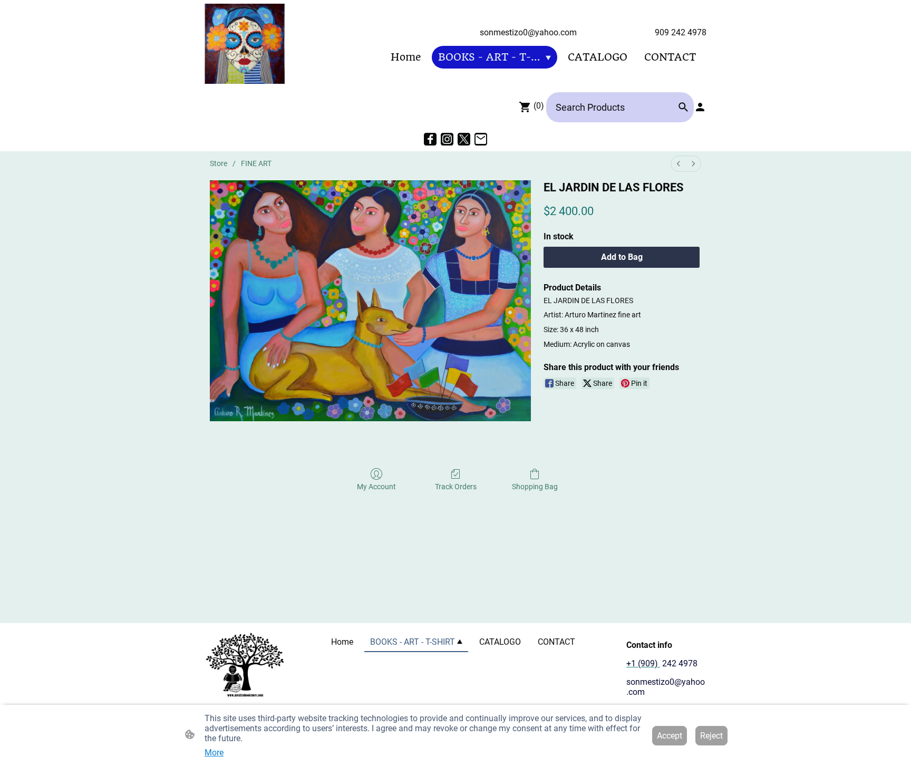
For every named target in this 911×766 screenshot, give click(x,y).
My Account (376, 486)
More (214, 753)
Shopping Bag (535, 486)
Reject (711, 736)
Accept (669, 736)
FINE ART (256, 163)
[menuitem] (678, 163)
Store (218, 163)
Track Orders (456, 486)
